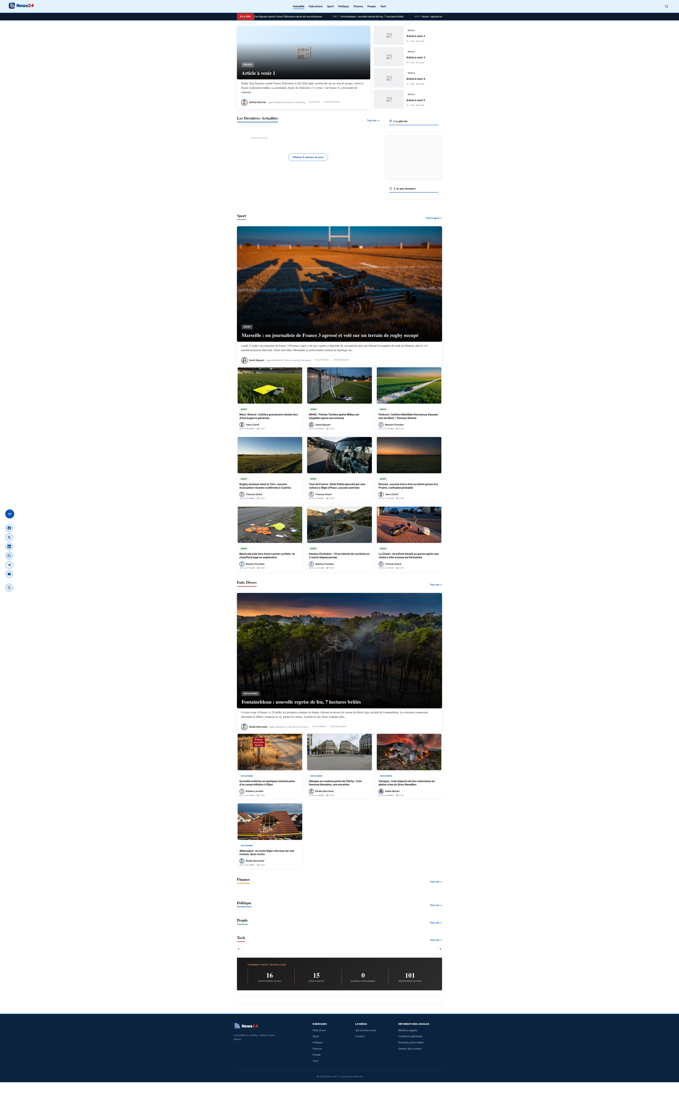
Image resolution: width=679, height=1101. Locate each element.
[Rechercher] (666, 6)
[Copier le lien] (9, 513)
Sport (330, 6)
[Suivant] (440, 949)
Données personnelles (410, 1042)
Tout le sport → (433, 218)
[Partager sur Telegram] (9, 565)
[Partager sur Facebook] (9, 528)
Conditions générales (410, 1036)
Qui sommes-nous (365, 1030)
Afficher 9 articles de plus (308, 157)
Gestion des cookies (409, 1048)
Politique (343, 6)
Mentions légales (407, 1030)
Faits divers (316, 6)
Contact (360, 1036)
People (371, 6)
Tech (383, 6)
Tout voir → (373, 120)
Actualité (298, 6)
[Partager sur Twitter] (9, 537)
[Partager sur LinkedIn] (9, 546)
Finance (358, 6)
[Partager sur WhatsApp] (9, 556)
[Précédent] (238, 949)
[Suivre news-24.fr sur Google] (9, 588)
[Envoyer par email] (9, 574)
